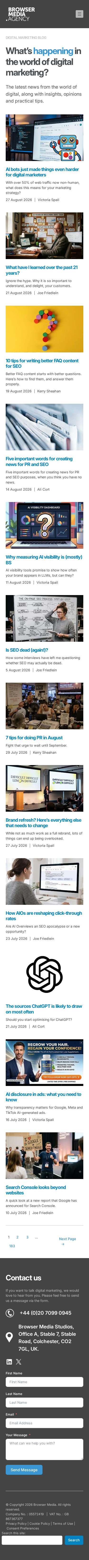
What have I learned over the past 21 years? (41, 270)
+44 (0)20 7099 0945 (45, 1313)
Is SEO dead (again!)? (27, 650)
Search (74, 1540)
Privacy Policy (16, 1523)
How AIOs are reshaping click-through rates (44, 916)
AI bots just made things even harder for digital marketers (42, 172)
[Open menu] (79, 14)
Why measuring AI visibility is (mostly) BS (44, 559)
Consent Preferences (23, 1528)
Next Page (67, 1241)
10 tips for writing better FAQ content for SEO (42, 363)
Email (10, 1414)
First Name (14, 1373)
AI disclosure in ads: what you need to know (43, 1097)
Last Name (14, 1394)
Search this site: (14, 1533)
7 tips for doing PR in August (34, 737)
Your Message (16, 1435)
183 (12, 1246)
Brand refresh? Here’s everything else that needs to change (43, 823)
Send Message (24, 1469)
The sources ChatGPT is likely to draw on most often (44, 1009)
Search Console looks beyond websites (36, 1190)
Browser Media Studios (46, 1326)
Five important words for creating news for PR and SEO (39, 461)
